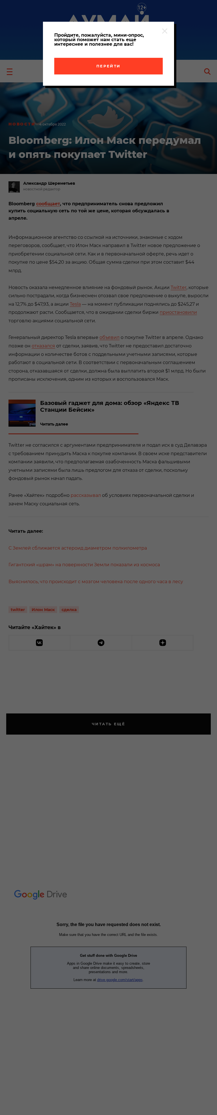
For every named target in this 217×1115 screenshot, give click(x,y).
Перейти (108, 66)
